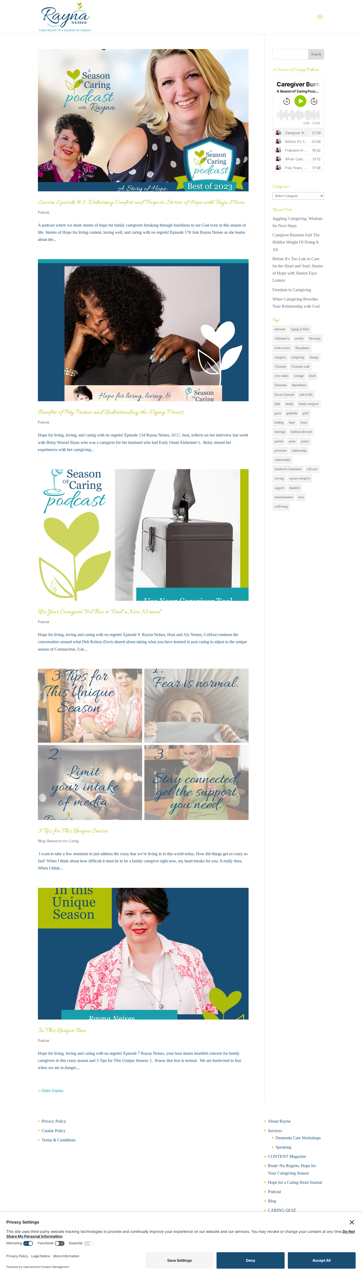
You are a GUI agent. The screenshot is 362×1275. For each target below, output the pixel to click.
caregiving (297, 357)
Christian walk (300, 366)
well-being (281, 506)
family (289, 404)
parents (279, 441)
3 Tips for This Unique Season (73, 831)
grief (305, 413)
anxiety (299, 338)
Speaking (283, 1147)
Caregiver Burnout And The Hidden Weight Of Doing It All (296, 242)
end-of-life (306, 394)
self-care (312, 469)
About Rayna (279, 1121)
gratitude (291, 413)
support (279, 488)
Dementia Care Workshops (298, 1138)
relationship (299, 450)
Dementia (280, 385)
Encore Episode (284, 394)
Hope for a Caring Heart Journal (295, 1182)
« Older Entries (50, 1090)
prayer (305, 441)
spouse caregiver (299, 478)
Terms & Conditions (59, 1140)
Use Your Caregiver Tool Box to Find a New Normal (99, 612)
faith (277, 404)
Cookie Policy (53, 1130)
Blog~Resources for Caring (58, 841)
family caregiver (309, 404)
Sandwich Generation (288, 469)
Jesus (303, 422)
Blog (272, 1201)
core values (282, 376)
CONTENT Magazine (287, 1156)
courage (299, 376)
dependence (299, 385)
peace (292, 441)
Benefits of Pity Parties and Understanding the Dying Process (111, 412)
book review (282, 348)
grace (278, 413)
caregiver (280, 357)
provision (280, 450)
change (314, 357)
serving (279, 478)
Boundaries (302, 348)
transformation (284, 497)
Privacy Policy (54, 1121)
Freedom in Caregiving (291, 290)
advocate (280, 329)
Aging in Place (300, 329)
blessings (315, 338)
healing (279, 422)
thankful (294, 488)
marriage (280, 432)
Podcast (43, 212)
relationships (282, 460)
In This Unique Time (62, 1030)
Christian (280, 366)
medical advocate (301, 432)
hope (292, 422)
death (312, 376)
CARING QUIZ (282, 1210)
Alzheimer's (282, 338)
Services (275, 1130)
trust (301, 497)
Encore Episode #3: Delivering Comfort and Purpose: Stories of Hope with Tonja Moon (141, 202)
